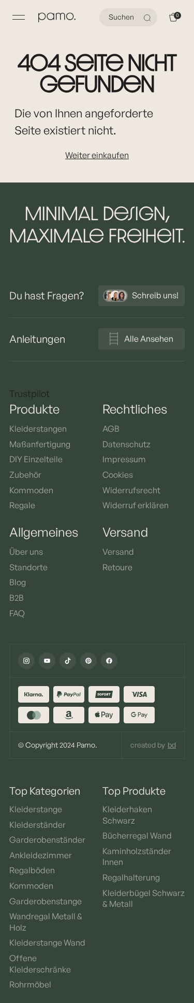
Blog (17, 582)
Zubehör (25, 474)
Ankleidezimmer (40, 855)
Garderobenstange (45, 901)
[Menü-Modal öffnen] (18, 17)
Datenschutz (126, 444)
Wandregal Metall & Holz (45, 922)
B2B (16, 597)
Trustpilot (29, 393)
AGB (111, 428)
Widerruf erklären (135, 505)
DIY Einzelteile (36, 459)
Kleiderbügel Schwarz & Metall (143, 898)
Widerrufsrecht (131, 490)
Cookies (117, 474)
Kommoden (31, 490)
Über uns (26, 551)
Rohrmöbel (30, 984)
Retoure (117, 567)
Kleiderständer (37, 824)
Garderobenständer (47, 839)
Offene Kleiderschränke (40, 964)
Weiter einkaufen (97, 155)
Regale (22, 505)
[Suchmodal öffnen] (148, 17)
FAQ (17, 613)
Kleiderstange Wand (47, 942)
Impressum (124, 459)
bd (172, 744)
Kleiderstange (35, 809)
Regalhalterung (131, 877)
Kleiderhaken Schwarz (127, 815)
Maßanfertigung (39, 444)
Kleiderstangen (38, 428)
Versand (118, 551)
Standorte (28, 567)
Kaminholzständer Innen (136, 857)
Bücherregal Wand (137, 835)
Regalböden (32, 870)
